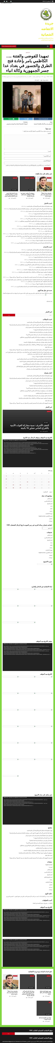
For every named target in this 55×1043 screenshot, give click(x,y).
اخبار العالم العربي (48, 501)
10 (6, 479)
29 (20, 487)
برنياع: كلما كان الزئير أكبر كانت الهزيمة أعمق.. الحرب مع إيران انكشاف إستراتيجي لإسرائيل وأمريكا (31, 208)
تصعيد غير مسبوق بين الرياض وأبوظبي (44, 223)
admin (47, 80)
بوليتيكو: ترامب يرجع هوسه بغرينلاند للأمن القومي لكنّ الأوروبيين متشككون (36, 221)
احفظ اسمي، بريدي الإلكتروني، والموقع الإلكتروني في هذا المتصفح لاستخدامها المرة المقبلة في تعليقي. (28, 165)
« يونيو (51, 491)
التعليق (49, 133)
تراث (51, 506)
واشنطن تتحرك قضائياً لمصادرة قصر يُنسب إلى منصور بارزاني (46, 195)
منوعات (50, 521)
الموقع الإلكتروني (47, 160)
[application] (27, 453)
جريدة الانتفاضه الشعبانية (47, 28)
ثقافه (51, 508)
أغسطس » (45, 491)
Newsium (18, 1041)
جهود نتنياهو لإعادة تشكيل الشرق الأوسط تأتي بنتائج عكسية (39, 206)
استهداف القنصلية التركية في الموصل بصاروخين (17, 122)
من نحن (50, 887)
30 (13, 487)
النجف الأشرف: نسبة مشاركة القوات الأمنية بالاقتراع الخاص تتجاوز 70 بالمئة (36, 361)
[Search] (18, 46)
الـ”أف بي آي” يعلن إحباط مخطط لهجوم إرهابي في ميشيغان (39, 369)
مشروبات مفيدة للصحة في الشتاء (40, 903)
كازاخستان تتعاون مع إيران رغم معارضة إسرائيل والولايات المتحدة (38, 226)
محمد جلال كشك (48, 231)
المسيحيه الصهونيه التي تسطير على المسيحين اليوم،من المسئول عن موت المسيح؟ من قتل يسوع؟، (30, 233)
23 (13, 484)
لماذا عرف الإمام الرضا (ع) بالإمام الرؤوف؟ (43, 213)
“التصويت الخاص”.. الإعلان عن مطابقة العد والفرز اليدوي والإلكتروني (37, 364)
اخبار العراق (28, 52)
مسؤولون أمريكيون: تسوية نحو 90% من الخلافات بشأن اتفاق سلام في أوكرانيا (27, 195)
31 (6, 487)
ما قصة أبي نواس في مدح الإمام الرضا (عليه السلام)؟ (40, 216)
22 (20, 484)
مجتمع (51, 518)
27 (34, 487)
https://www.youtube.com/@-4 (9, 46)
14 (27, 482)
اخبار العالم (32, 178)
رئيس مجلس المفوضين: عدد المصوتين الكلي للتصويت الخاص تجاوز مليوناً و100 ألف (34, 366)
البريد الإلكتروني (47, 156)
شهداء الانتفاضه (49, 513)
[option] (27, 422)
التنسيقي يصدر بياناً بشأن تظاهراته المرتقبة (43, 122)
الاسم (49, 151)
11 (48, 482)
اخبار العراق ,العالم (48, 877)
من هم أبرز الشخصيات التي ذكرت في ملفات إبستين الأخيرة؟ (39, 218)
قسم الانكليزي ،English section (45, 516)
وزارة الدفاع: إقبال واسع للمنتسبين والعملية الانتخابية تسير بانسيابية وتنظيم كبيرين (11, 195)
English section (48, 864)
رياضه (51, 511)
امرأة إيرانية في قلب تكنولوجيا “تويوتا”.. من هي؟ (42, 240)
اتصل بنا (50, 867)
